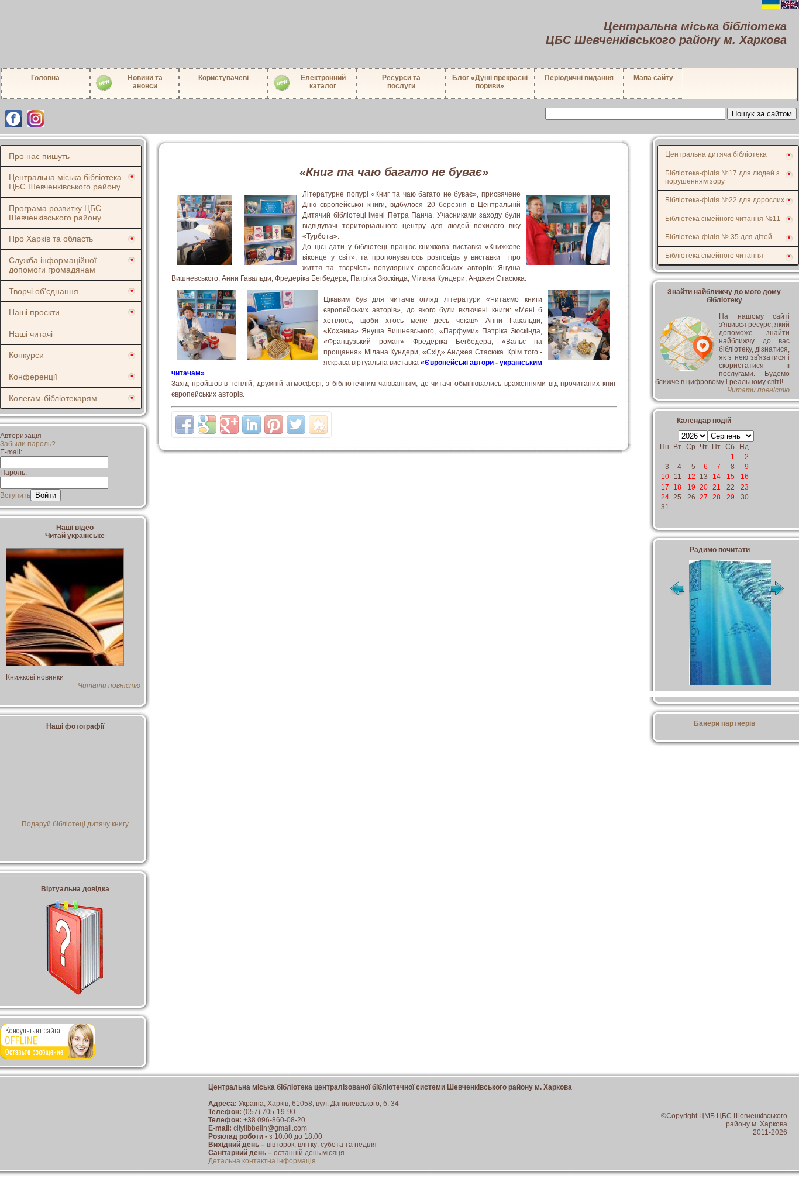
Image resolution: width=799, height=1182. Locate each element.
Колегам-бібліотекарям (53, 398)
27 (704, 497)
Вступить (15, 495)
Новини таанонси (145, 82)
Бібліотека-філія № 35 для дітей (718, 237)
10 (665, 477)
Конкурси (26, 355)
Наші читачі (31, 334)
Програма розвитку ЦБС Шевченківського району (55, 213)
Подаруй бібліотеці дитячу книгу (75, 824)
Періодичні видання (579, 78)
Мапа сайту (653, 78)
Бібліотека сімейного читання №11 (722, 219)
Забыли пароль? (28, 444)
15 (730, 477)
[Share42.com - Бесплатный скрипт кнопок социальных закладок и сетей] (318, 424)
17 (665, 487)
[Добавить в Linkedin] (251, 424)
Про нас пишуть (39, 156)
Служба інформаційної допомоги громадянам (53, 265)
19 (691, 487)
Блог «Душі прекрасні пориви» (490, 82)
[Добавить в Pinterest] (273, 424)
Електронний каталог (323, 82)
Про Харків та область (51, 238)
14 (716, 477)
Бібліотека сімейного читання (714, 255)
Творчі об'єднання (43, 291)
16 (745, 477)
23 (745, 487)
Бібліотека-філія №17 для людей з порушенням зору (722, 177)
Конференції (33, 376)
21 (716, 487)
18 (677, 487)
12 (691, 477)
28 (716, 497)
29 (730, 497)
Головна (45, 78)
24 (665, 497)
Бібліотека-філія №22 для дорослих (724, 200)
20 (704, 487)
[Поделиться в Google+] (229, 424)
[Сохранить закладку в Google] (207, 424)
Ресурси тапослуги (401, 82)
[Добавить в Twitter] (296, 424)
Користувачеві (223, 78)
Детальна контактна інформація (262, 1161)
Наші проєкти (34, 312)
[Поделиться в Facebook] (184, 424)
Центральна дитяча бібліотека (716, 154)
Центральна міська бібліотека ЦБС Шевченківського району (65, 182)
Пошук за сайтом (762, 113)
